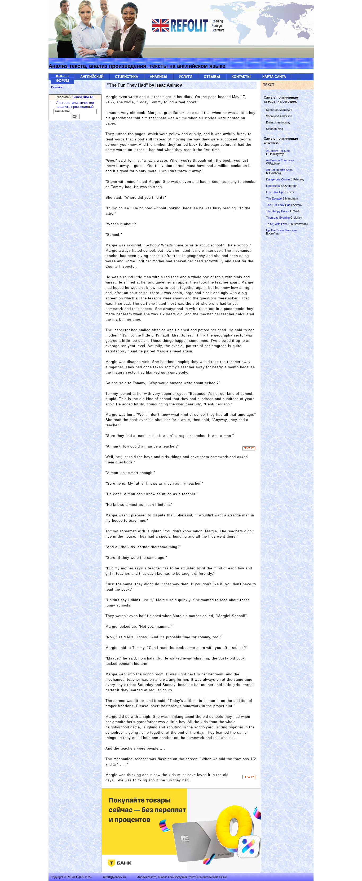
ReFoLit (63, 77)
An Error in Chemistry (280, 160)
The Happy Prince (278, 211)
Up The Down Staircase (281, 230)
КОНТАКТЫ (242, 77)
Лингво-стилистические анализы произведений (75, 105)
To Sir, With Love (277, 223)
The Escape (274, 198)
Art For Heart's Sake (279, 169)
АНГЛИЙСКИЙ (92, 77)
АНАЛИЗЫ (159, 77)
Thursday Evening (278, 217)
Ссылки (57, 87)
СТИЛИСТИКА (127, 77)
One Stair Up (275, 192)
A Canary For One (278, 150)
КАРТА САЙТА (274, 77)
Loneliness (273, 185)
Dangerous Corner (278, 179)
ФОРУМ (62, 81)
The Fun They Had (278, 204)
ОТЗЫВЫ (212, 77)
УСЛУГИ (186, 77)
